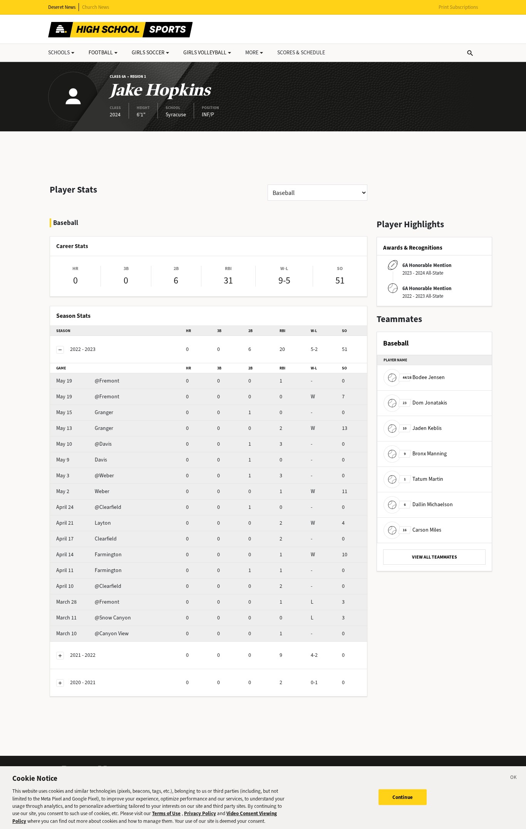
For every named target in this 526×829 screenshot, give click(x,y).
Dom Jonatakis (425, 402)
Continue (402, 797)
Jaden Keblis (422, 428)
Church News (95, 7)
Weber (82, 491)
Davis (81, 459)
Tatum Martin (423, 479)
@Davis (84, 444)
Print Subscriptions (458, 7)
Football (101, 52)
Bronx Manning (425, 453)
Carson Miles (422, 530)
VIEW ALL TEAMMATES (434, 557)
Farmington (89, 554)
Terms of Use (166, 814)
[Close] (513, 778)
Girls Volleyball (204, 52)
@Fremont (87, 380)
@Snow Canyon (93, 617)
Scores (301, 52)
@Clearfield (88, 507)
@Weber (85, 475)
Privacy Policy (200, 814)
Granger (84, 412)
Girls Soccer (148, 52)
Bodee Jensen (424, 377)
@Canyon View (92, 633)
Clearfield (86, 538)
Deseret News (61, 7)
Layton (83, 523)
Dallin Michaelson (428, 504)
